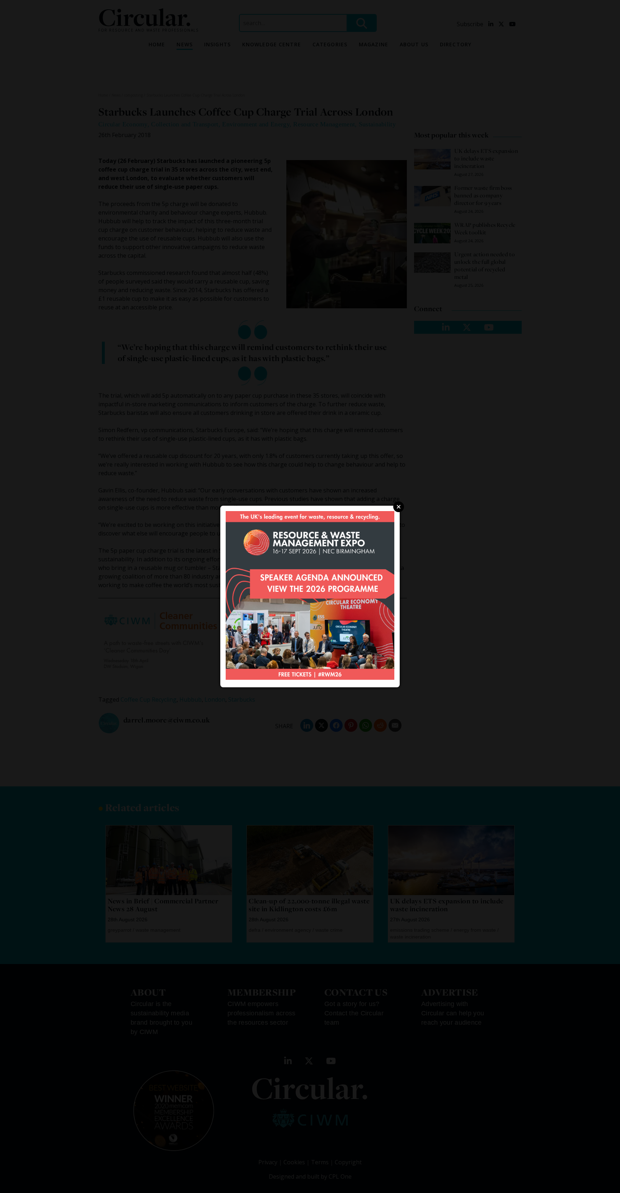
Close (398, 506)
